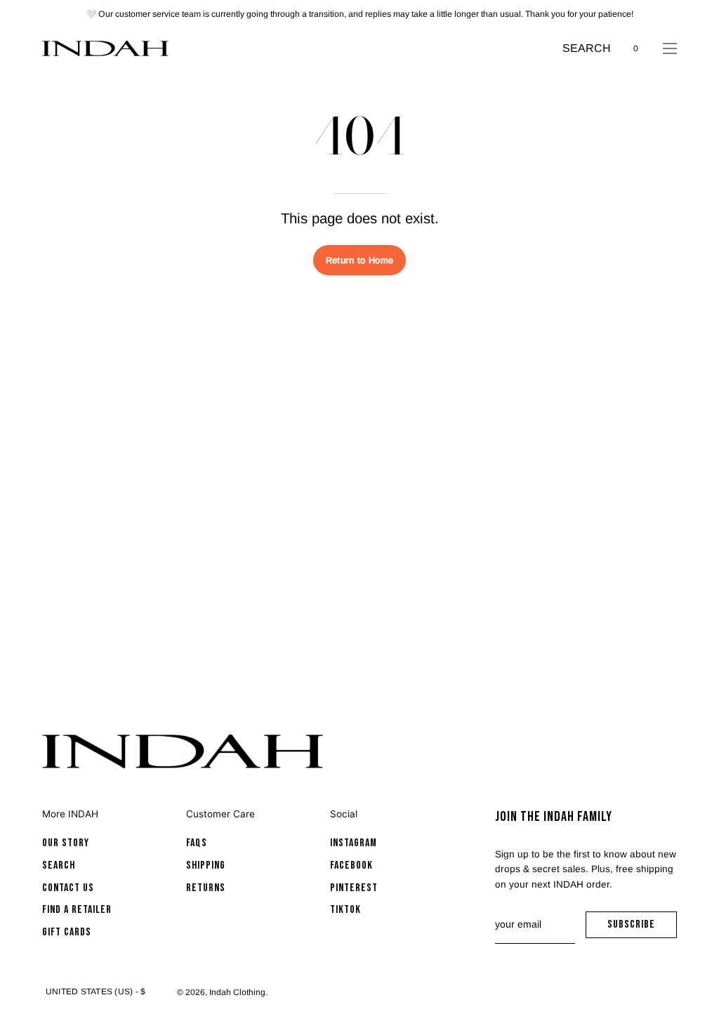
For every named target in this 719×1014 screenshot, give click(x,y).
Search (58, 865)
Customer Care (220, 813)
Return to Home (359, 260)
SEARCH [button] (586, 49)
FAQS (196, 843)
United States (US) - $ (95, 991)
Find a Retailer (77, 910)
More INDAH (70, 813)
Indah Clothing (237, 992)
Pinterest (354, 888)
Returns (205, 888)
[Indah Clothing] (105, 48)
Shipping (205, 865)
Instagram (353, 843)
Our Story (65, 843)
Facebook (351, 865)
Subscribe (642, 928)
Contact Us (68, 888)
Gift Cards (66, 932)
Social (343, 813)
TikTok (345, 910)
